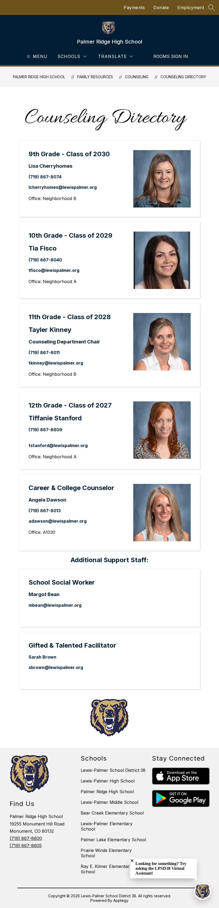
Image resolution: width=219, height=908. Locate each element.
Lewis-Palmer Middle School (109, 802)
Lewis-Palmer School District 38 (113, 770)
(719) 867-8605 (26, 845)
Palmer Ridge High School (39, 77)
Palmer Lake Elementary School (113, 839)
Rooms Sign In (170, 56)
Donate (161, 7)
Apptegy (120, 900)
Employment (190, 7)
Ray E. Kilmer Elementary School (106, 869)
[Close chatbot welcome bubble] (132, 860)
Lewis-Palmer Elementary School (106, 826)
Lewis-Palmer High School (108, 781)
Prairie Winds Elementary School (106, 853)
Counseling (136, 77)
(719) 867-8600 (26, 838)
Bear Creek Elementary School (112, 813)
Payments (134, 7)
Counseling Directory (183, 77)
